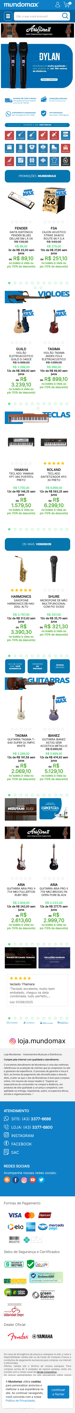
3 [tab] (19, 283)
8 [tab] (48, 283)
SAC (15, 1152)
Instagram (22, 1135)
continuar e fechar (58, 1392)
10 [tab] (59, 283)
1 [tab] (7, 283)
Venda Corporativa (47, 1371)
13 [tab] (39, 288)
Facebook (21, 1144)
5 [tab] (30, 283)
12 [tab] (33, 288)
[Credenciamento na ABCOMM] (16, 1282)
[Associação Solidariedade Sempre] (15, 1311)
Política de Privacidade (20, 1400)
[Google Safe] (39, 1265)
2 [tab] (13, 283)
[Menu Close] (8, 16)
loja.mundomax (41, 1041)
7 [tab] (42, 283)
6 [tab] (36, 283)
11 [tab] (65, 283)
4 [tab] (25, 283)
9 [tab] (53, 283)
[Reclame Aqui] (47, 1279)
